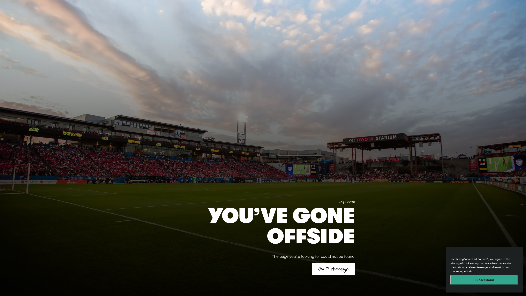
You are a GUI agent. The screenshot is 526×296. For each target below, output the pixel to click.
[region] (484, 270)
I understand (484, 280)
